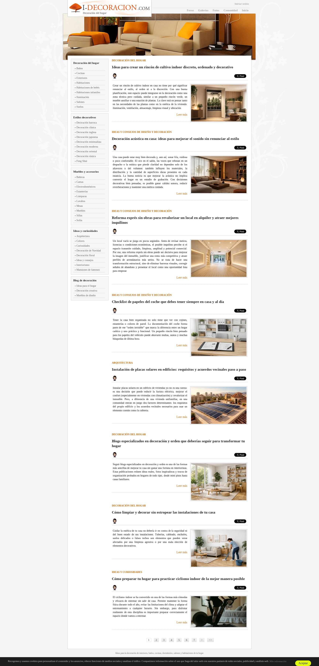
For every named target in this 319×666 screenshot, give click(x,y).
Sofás (79, 220)
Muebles (80, 210)
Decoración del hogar (86, 62)
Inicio (245, 10)
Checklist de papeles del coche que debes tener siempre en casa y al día (168, 302)
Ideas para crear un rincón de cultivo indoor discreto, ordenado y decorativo (172, 67)
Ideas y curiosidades (85, 230)
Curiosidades (83, 245)
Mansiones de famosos (88, 269)
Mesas (79, 206)
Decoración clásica (86, 127)
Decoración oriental (86, 151)
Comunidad (231, 10)
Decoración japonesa (87, 137)
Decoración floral (85, 255)
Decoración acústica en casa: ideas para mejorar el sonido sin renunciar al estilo (175, 139)
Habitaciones (83, 82)
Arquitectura (83, 236)
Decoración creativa (86, 290)
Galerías (203, 10)
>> (210, 639)
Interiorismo (82, 265)
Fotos (216, 10)
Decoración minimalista (88, 141)
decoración (131, 653)
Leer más (181, 114)
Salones (80, 102)
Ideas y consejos (84, 260)
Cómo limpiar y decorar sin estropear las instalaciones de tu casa (163, 512)
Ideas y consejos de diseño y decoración (142, 132)
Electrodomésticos (85, 186)
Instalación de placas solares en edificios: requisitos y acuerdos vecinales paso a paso (179, 369)
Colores (80, 241)
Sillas (79, 215)
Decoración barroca (86, 122)
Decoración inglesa (86, 132)
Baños (79, 68)
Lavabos (80, 201)
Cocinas (80, 73)
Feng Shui (81, 161)
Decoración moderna (87, 146)
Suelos (79, 106)
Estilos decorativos (84, 117)
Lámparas (81, 196)
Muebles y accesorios (86, 171)
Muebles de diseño (86, 295)
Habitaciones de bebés (87, 87)
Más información (278, 661)
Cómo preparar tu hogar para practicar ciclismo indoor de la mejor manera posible (178, 579)
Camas (79, 182)
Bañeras (80, 177)
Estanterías (82, 191)
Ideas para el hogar (86, 285)
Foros (190, 10)
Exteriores (81, 78)
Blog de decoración (84, 280)
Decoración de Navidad (88, 250)
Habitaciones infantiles (88, 92)
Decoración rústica (86, 156)
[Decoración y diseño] (115, 7)
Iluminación (82, 97)
